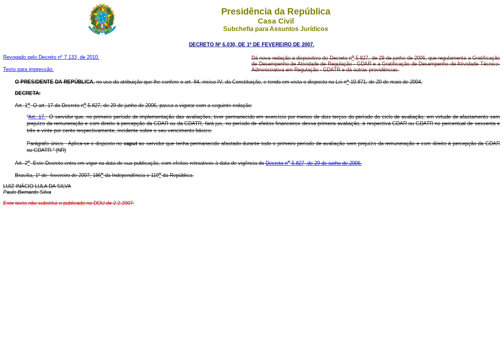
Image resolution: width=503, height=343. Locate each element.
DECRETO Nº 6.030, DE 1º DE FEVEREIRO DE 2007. (251, 44)
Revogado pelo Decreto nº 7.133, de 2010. (51, 57)
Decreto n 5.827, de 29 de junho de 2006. (314, 163)
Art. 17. (37, 117)
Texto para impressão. (28, 69)
